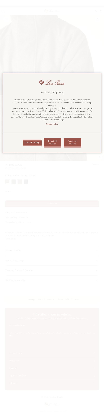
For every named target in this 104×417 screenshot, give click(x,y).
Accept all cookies (72, 142)
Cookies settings (32, 143)
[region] (52, 113)
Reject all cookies (52, 142)
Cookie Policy (52, 124)
